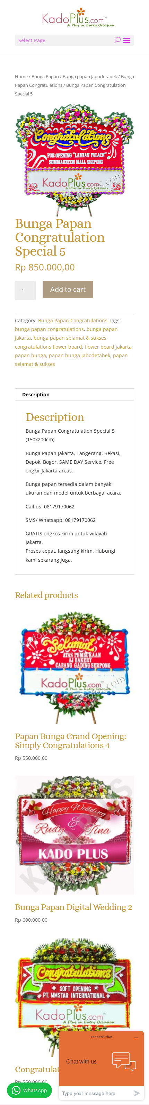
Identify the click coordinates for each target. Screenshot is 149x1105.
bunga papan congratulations (49, 329)
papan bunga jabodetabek (79, 355)
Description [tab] (36, 394)
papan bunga (30, 355)
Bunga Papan (45, 76)
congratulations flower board (48, 346)
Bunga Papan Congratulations (72, 320)
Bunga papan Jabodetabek (90, 76)
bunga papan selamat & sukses (70, 337)
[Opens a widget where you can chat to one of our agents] (101, 1065)
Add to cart (68, 289)
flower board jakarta (108, 346)
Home (21, 76)
